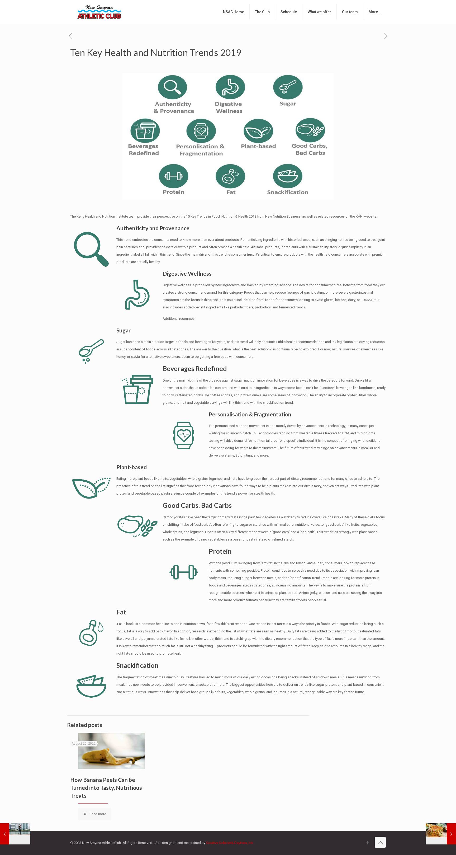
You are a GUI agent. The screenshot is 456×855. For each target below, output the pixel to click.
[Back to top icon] (380, 842)
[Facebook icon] (367, 842)
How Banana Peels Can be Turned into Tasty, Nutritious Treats (106, 787)
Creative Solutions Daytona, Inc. (230, 843)
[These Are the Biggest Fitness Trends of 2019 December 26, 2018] (15, 833)
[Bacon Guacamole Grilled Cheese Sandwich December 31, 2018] (441, 833)
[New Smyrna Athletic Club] (99, 12)
